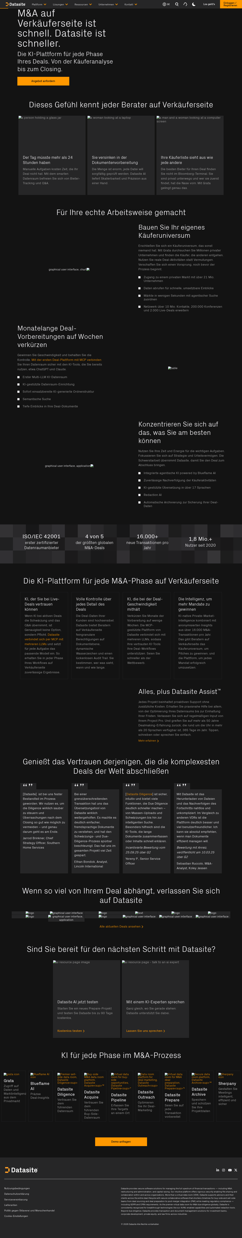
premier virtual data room (177, 1204)
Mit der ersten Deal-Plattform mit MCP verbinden (66, 359)
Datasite (125, 1188)
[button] (42, 4)
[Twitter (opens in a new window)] (235, 1170)
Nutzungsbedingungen (17, 1188)
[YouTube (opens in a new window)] (230, 1170)
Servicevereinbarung (15, 1199)
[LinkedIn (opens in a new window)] (217, 1170)
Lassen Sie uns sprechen (144, 1030)
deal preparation (157, 1201)
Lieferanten (10, 1205)
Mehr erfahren (147, 740)
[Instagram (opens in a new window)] (223, 1170)
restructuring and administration (136, 1192)
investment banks (218, 1211)
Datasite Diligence (139, 794)
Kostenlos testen (69, 1030)
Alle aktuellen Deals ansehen (120, 926)
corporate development (132, 1214)
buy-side (218, 1198)
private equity (150, 1214)
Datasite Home (16, 4)
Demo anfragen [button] (121, 1141)
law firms (166, 1214)
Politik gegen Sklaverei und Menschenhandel (29, 1210)
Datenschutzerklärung (16, 1194)
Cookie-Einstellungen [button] (16, 1216)
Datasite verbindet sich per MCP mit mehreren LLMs (44, 639)
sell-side (231, 1198)
